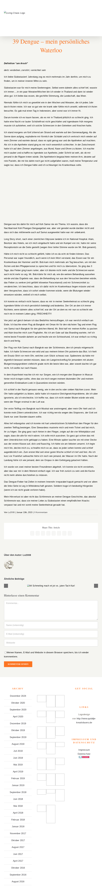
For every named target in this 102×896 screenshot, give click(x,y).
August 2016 (18, 881)
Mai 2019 (18, 764)
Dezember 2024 (18, 696)
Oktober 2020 (18, 703)
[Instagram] (84, 696)
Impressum (84, 750)
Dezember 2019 (18, 723)
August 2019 (18, 744)
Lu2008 (11, 512)
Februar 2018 (18, 819)
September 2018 (18, 792)
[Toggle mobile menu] (97, 15)
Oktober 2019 (18, 730)
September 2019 (18, 737)
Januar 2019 (18, 785)
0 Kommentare (40, 512)
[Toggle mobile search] (92, 15)
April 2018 (18, 813)
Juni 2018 (18, 799)
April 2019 (18, 771)
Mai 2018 (18, 806)
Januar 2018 (18, 826)
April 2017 (18, 861)
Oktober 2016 (18, 868)
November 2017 (18, 833)
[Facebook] (80, 696)
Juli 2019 (18, 751)
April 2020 (18, 716)
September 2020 (18, 709)
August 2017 (18, 847)
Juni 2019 (18, 758)
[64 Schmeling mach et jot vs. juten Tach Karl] (51, 585)
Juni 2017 (18, 854)
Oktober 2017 (18, 840)
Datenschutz (84, 754)
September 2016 (18, 874)
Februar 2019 (18, 778)
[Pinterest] (88, 696)
